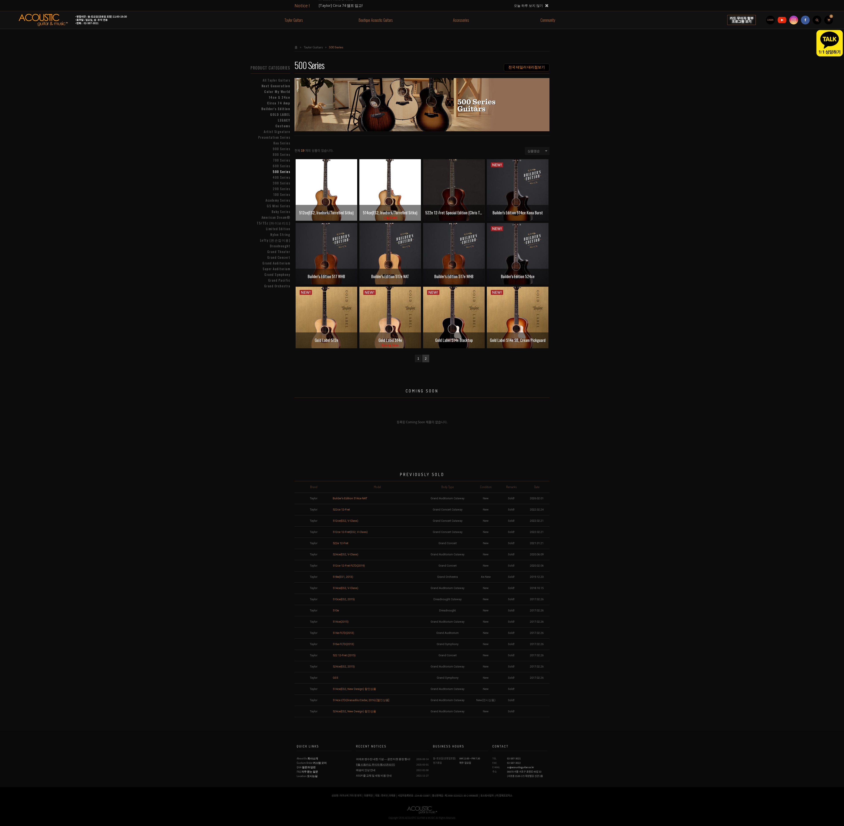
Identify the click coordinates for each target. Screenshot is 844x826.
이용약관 (368, 795)
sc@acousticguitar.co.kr (520, 767)
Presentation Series (274, 137)
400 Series (281, 177)
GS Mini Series (278, 205)
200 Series (281, 188)
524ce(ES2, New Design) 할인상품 (354, 711)
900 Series (281, 148)
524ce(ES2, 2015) (344, 666)
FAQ (307, 771)
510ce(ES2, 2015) (344, 599)
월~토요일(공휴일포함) (444, 758)
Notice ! (302, 6)
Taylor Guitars (293, 20)
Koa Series (281, 142)
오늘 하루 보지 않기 (528, 5)
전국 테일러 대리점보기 (526, 67)
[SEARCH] (817, 20)
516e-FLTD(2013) (343, 644)
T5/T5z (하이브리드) (273, 223)
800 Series (281, 154)
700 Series (281, 160)
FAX (494, 763)
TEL (494, 758)
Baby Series (281, 211)
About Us (307, 758)
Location (307, 776)
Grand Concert (278, 257)
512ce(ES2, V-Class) (345, 520)
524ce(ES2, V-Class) (345, 554)
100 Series (281, 194)
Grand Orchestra (277, 285)
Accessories (461, 20)
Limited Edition (278, 228)
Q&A (306, 767)
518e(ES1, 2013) (343, 576)
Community (547, 20)
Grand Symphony (277, 274)
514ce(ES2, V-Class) (345, 588)
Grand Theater (278, 251)
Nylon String (280, 234)
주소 (494, 771)
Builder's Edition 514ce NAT (350, 498)
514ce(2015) (341, 621)
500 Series (281, 171)
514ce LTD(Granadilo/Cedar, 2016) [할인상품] (361, 700)
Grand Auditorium (276, 263)
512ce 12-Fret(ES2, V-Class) (350, 532)
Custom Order (312, 762)
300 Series (281, 183)
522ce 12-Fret (341, 509)
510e (336, 610)
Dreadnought (280, 245)
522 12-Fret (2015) (344, 655)
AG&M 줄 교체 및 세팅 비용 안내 (374, 775)
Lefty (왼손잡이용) (275, 240)
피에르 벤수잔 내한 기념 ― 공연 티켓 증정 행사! (383, 759)
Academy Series (278, 200)
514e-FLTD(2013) (343, 633)
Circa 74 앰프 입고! (341, 5)
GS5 (335, 677)
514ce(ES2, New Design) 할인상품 (354, 689)
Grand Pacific (279, 280)
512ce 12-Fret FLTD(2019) (349, 565)
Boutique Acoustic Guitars (375, 20)
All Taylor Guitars (276, 80)
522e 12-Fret (340, 543)
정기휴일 (437, 763)
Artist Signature (277, 131)
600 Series (281, 165)
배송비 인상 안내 (365, 770)
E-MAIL (496, 767)
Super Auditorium (276, 268)
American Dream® (276, 217)
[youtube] (782, 20)
